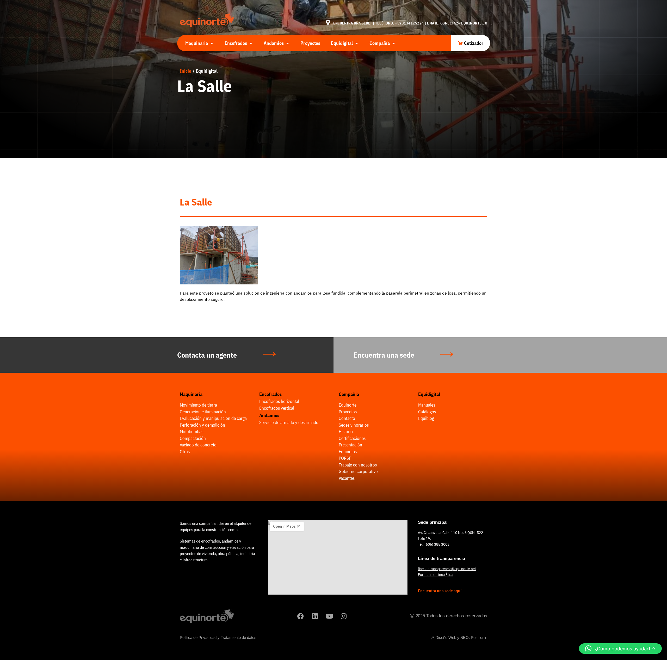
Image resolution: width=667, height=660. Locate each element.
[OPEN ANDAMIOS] (287, 43)
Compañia (349, 394)
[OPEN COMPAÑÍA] (393, 43)
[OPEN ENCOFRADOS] (250, 43)
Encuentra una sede (384, 355)
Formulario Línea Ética (435, 574)
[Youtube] (329, 615)
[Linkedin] (315, 615)
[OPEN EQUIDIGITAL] (356, 43)
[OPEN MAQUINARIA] (211, 43)
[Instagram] (343, 615)
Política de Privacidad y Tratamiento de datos (218, 637)
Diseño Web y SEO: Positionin (461, 637)
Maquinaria (191, 394)
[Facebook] (300, 615)
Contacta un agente (207, 355)
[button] (620, 648)
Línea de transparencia (441, 558)
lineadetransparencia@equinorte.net (447, 568)
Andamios (269, 415)
